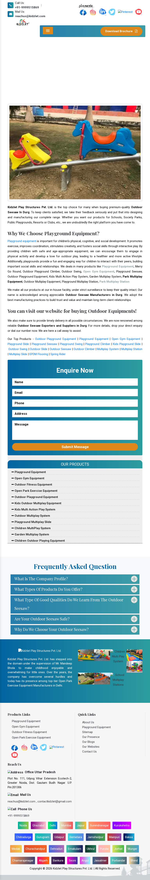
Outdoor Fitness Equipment (33, 484)
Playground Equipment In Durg (63, 71)
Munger (132, 849)
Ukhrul (91, 849)
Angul (85, 860)
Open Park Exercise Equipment (35, 491)
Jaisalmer (100, 860)
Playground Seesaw (44, 344)
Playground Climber (97, 344)
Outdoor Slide (38, 349)
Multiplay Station (131, 349)
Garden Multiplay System (31, 534)
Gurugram (43, 837)
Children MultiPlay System (32, 528)
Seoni (72, 860)
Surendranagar (99, 825)
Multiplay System (108, 349)
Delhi (53, 825)
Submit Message (75, 447)
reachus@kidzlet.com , (23, 801)
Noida (23, 825)
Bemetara (76, 837)
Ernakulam (74, 849)
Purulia (104, 849)
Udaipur (59, 837)
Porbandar (118, 860)
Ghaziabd (38, 825)
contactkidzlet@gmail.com (55, 801)
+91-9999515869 (27, 7)
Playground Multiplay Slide (32, 522)
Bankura (58, 860)
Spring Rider (58, 354)
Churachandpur (35, 849)
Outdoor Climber (84, 349)
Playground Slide (18, 344)
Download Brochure (119, 31)
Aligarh (43, 860)
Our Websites (90, 746)
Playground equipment (22, 241)
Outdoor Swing (17, 349)
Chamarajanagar (22, 860)
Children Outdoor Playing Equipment (39, 540)
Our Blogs (88, 742)
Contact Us (89, 751)
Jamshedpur (96, 837)
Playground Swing (71, 344)
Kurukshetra (121, 825)
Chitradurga (23, 837)
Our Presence (91, 737)
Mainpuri (114, 837)
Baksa (129, 837)
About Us (88, 722)
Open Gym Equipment (126, 339)
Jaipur (81, 825)
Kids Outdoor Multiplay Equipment (37, 503)
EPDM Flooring (38, 354)
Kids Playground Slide (127, 344)
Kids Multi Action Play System (34, 509)
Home (35, 71)
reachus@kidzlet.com (30, 16)
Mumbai (66, 825)
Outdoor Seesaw (60, 349)
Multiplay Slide (18, 354)
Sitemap (87, 732)
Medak (16, 849)
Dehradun (56, 849)
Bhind (134, 860)
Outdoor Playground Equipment (55, 339)
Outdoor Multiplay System (32, 515)
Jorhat (118, 849)
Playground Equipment (93, 339)
